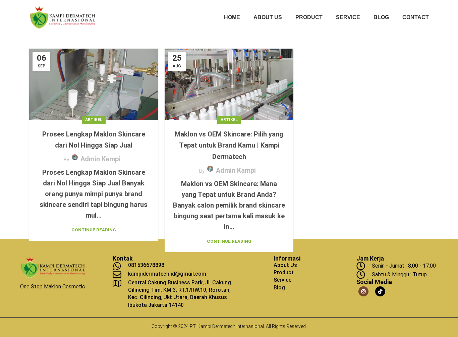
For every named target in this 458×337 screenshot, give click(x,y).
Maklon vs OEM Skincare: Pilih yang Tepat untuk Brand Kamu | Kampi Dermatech (229, 145)
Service (282, 280)
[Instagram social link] (363, 291)
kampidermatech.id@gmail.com (167, 274)
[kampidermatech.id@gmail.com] (117, 274)
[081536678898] (117, 266)
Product (284, 272)
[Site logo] (62, 17)
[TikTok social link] (380, 291)
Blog (279, 287)
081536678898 (146, 265)
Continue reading (93, 230)
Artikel (93, 119)
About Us (285, 265)
